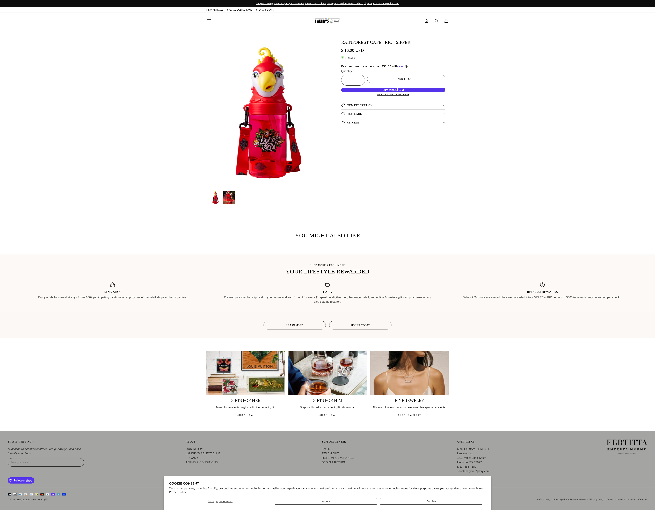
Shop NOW (327, 415)
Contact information (616, 499)
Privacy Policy (177, 492)
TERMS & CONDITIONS (202, 462)
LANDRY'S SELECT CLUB (203, 453)
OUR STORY (194, 448)
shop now (245, 415)
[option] (327, 3)
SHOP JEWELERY (409, 415)
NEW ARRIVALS (214, 9)
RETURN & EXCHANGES (339, 457)
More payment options (393, 94)
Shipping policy (596, 499)
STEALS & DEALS (265, 9)
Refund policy (544, 499)
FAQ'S (326, 448)
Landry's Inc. (22, 499)
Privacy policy (560, 499)
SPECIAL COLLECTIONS (239, 9)
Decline (431, 501)
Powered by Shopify (38, 499)
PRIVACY (192, 457)
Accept (325, 501)
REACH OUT (330, 453)
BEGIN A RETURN (334, 462)
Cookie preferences (637, 499)
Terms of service (578, 499)
